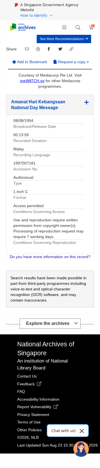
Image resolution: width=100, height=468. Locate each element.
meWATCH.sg (32, 81)
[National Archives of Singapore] (22, 27)
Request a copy (72, 62)
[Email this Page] (26, 49)
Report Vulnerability (34, 407)
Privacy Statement (33, 414)
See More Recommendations (62, 39)
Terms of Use (29, 422)
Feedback (26, 384)
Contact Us (27, 376)
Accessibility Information (38, 399)
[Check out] (90, 27)
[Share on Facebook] (48, 49)
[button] (64, 27)
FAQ (21, 391)
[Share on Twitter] (59, 49)
